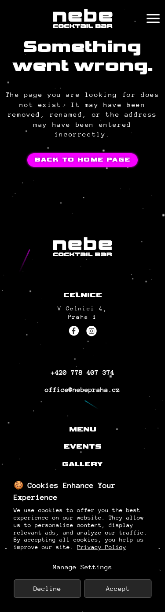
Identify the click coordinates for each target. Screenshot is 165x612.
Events (83, 446)
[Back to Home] (83, 18)
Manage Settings (82, 567)
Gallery (82, 464)
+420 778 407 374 (82, 372)
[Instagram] (91, 331)
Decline (47, 588)
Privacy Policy (101, 547)
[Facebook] (74, 331)
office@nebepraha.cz (82, 389)
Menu (82, 429)
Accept (118, 588)
